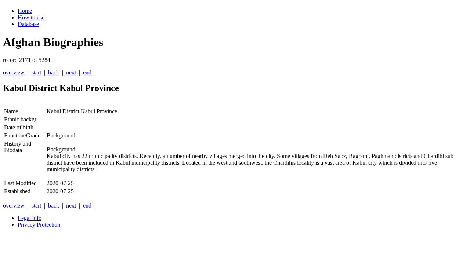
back (53, 72)
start (36, 72)
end (87, 72)
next (71, 72)
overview (14, 72)
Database (28, 24)
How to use (31, 17)
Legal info (29, 218)
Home (25, 11)
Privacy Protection (39, 224)
